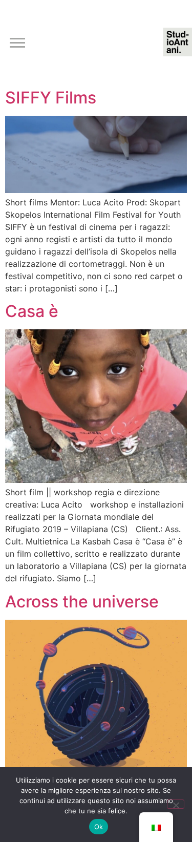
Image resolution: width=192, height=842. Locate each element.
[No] (175, 804)
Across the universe (82, 602)
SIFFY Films (50, 98)
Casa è (31, 311)
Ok (98, 827)
